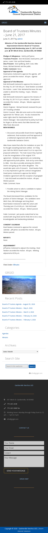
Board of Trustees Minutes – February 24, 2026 (19, 316)
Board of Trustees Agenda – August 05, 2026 (18, 304)
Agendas (5, 333)
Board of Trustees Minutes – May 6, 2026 (17, 308)
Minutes (16, 264)
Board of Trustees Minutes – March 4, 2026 (18, 312)
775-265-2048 (10, 2)
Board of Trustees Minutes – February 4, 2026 (19, 320)
